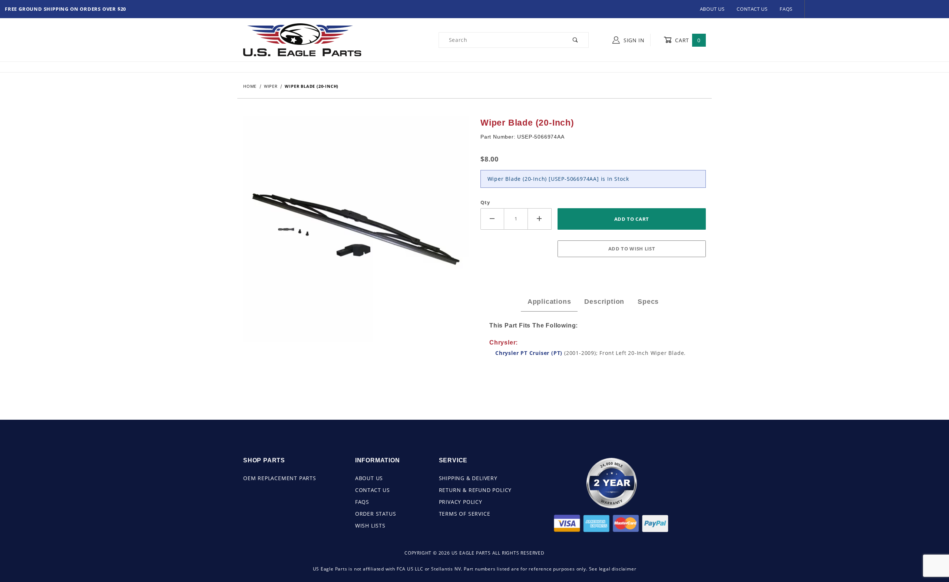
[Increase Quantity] (540, 218)
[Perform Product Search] (575, 40)
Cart (687, 40)
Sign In (633, 40)
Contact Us (752, 9)
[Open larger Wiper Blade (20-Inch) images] (356, 234)
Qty (485, 202)
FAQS (362, 501)
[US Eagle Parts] (302, 39)
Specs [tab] (648, 301)
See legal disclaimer (612, 569)
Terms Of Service (464, 513)
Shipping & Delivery (468, 478)
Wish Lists (370, 525)
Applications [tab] (549, 301)
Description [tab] (604, 301)
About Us (712, 9)
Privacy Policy (460, 501)
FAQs (786, 9)
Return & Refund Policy (475, 489)
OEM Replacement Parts (279, 478)
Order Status (375, 513)
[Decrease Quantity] (492, 218)
